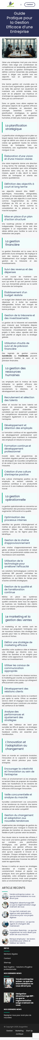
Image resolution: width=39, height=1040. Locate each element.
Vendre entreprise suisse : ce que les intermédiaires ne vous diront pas (22, 896)
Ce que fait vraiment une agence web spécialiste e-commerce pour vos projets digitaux (21, 914)
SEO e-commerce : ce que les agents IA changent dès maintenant (22, 924)
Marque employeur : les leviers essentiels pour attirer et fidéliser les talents (22, 941)
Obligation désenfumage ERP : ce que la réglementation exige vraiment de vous (23, 905)
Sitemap (7, 962)
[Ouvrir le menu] (21, 5)
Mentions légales (11, 954)
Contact (30, 4)
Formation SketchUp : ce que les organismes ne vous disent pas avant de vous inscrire (23, 932)
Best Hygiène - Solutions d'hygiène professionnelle (18, 968)
